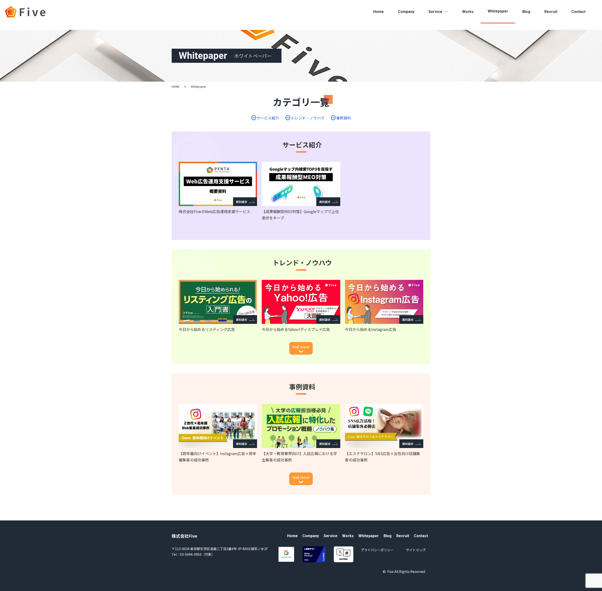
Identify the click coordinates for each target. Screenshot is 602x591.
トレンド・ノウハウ (305, 118)
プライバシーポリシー (377, 549)
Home (378, 11)
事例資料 (340, 118)
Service (435, 11)
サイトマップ (416, 549)
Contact (578, 11)
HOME (175, 86)
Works (468, 11)
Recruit (550, 11)
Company (406, 11)
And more (301, 346)
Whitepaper (498, 11)
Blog (526, 11)
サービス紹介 (265, 118)
